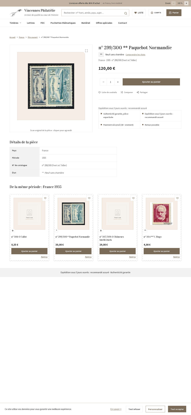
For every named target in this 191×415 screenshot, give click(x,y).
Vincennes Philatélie (39, 10)
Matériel (85, 22)
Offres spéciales (104, 22)
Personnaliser (155, 409)
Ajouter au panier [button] (29, 251)
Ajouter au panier (151, 81)
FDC (43, 22)
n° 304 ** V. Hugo (152, 236)
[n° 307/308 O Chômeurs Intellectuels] (117, 214)
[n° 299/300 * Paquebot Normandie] (73, 214)
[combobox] (95, 12)
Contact (122, 22)
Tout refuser (134, 409)
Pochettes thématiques (63, 22)
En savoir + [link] (115, 409)
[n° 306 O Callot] (29, 214)
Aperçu (44, 256)
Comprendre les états (135, 54)
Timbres (14, 22)
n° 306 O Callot (19, 236)
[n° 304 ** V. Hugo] (162, 214)
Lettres (31, 22)
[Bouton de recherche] (125, 13)
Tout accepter (177, 409)
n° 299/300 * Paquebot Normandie (73, 236)
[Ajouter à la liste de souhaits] (45, 198)
